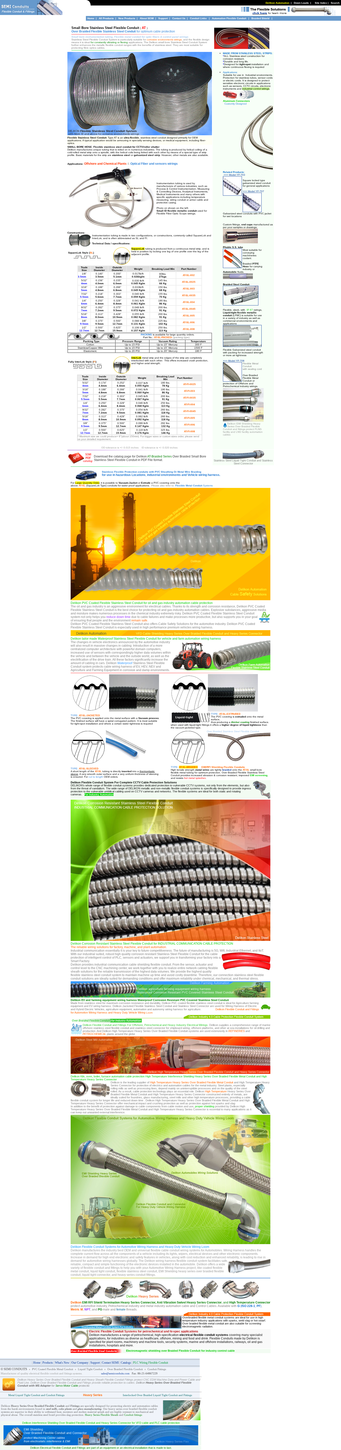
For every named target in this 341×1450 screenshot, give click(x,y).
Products (47, 1362)
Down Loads (301, 2)
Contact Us (178, 18)
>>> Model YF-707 (253, 191)
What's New (62, 1362)
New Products (126, 18)
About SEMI (147, 18)
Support (163, 18)
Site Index (321, 2)
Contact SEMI (110, 1362)
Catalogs (126, 1362)
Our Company (79, 1362)
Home (90, 18)
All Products (106, 18)
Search (335, 2)
